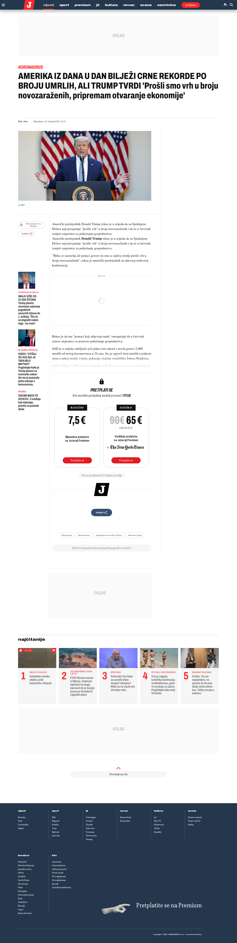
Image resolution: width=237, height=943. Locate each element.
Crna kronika (23, 824)
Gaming (89, 839)
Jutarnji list (22, 861)
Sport (64, 5)
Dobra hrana (23, 884)
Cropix (20, 909)
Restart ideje (125, 821)
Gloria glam (22, 891)
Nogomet (55, 821)
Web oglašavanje (59, 876)
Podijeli (25, 234)
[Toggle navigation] (2, 4)
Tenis (54, 828)
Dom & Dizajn (23, 880)
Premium (82, 5)
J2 (97, 5)
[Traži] (231, 4)
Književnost (159, 824)
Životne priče (91, 835)
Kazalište (158, 832)
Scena (146, 5)
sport (55, 811)
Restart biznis (125, 817)
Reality (191, 824)
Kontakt (55, 884)
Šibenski (21, 906)
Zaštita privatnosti (59, 869)
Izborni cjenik (57, 872)
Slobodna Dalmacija (26, 865)
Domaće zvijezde (195, 817)
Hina (26, 121)
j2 (87, 811)
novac (124, 811)
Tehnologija (91, 817)
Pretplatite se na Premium (169, 905)
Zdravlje (89, 824)
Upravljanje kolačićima (61, 887)
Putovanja (90, 832)
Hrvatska (21, 817)
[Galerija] (84, 166)
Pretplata (190, 5)
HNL (54, 817)
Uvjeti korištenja (58, 865)
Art (155, 817)
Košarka (55, 824)
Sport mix (56, 835)
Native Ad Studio (25, 913)
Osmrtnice (166, 5)
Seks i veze (90, 828)
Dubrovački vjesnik (26, 895)
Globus (21, 872)
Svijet (20, 821)
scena (192, 811)
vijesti (22, 811)
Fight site (55, 832)
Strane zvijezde (194, 821)
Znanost (89, 821)
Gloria (20, 887)
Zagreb (21, 828)
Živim (20, 898)
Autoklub (22, 876)
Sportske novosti (24, 869)
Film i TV (157, 821)
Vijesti (48, 5)
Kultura (111, 5)
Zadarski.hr (22, 902)
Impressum (56, 861)
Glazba (157, 828)
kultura (158, 811)
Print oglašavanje (59, 880)
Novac (129, 5)
